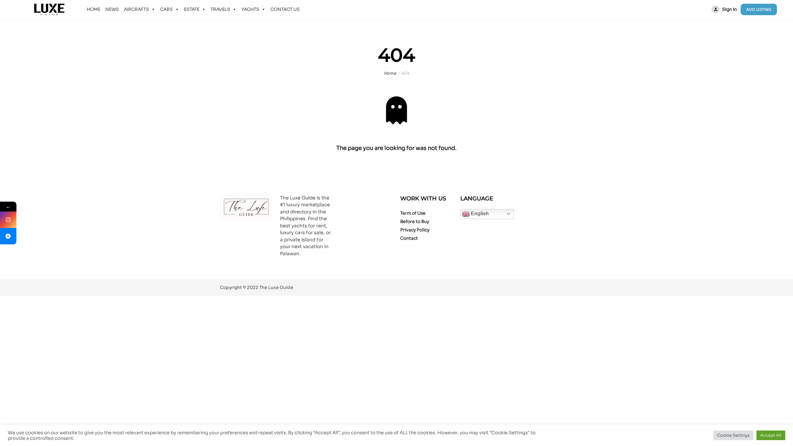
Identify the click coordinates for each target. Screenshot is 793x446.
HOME (93, 9)
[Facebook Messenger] (8, 236)
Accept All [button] (771, 435)
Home (390, 73)
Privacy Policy (414, 230)
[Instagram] (8, 220)
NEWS (112, 9)
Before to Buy (414, 221)
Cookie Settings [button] (733, 435)
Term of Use (413, 213)
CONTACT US (285, 9)
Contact (409, 238)
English (479, 213)
